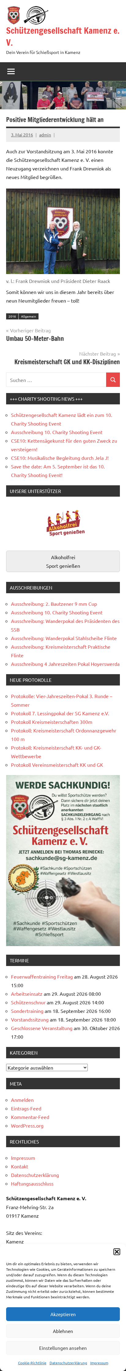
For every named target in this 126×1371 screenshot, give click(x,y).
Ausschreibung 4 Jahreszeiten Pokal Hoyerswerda (65, 664)
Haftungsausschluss (32, 1183)
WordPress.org (27, 1125)
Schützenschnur (28, 1002)
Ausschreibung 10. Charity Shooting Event (56, 432)
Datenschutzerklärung (68, 1362)
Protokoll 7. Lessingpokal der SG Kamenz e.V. (60, 713)
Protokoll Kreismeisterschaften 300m (51, 722)
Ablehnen (63, 1331)
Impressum (99, 1362)
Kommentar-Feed (30, 1117)
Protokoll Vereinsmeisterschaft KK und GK (57, 765)
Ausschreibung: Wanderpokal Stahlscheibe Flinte (64, 638)
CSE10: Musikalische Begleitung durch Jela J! (60, 458)
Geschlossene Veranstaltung (41, 1028)
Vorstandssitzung (30, 1019)
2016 (12, 316)
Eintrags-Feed (26, 1108)
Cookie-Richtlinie (32, 1362)
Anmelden (22, 1100)
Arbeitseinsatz (27, 994)
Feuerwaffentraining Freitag (42, 976)
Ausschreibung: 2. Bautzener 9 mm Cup (54, 604)
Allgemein (28, 316)
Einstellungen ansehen (63, 1348)
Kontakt (19, 1166)
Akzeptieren (63, 1314)
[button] (117, 1252)
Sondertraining (27, 1011)
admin (45, 134)
